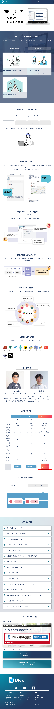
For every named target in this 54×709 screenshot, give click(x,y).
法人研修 (22, 695)
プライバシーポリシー (39, 702)
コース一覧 (7, 695)
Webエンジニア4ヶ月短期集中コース (12, 698)
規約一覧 (37, 704)
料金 (40, 1)
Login (52, 1)
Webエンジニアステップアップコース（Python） (37, 73)
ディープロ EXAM (9, 702)
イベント (37, 701)
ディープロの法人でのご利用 (26, 699)
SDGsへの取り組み (39, 697)
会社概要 (37, 695)
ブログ (36, 699)
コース (35, 1)
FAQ (43, 1)
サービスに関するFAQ (10, 704)
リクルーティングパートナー (26, 697)
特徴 (38, 1)
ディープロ (7, 700)
